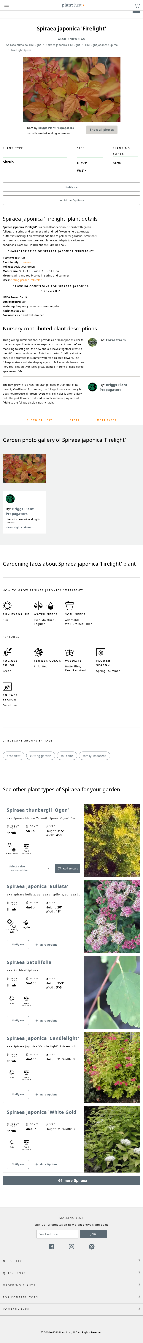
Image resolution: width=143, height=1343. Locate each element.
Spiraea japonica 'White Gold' (42, 1112)
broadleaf (13, 756)
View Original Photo (18, 527)
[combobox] (29, 868)
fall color (36, 280)
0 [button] (137, 3)
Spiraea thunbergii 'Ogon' (38, 810)
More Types (107, 420)
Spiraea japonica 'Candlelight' (43, 1038)
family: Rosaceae (94, 756)
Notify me (72, 187)
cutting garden (19, 280)
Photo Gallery (39, 420)
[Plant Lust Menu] (6, 5)
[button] (71, 200)
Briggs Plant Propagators (20, 511)
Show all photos (102, 130)
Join (93, 1234)
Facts (75, 420)
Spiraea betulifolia (29, 962)
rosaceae (25, 262)
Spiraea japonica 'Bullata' (37, 886)
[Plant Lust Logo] (73, 5)
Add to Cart (70, 868)
